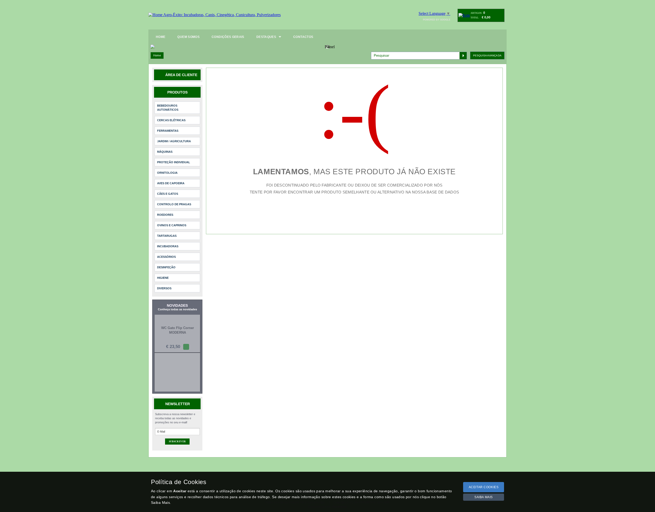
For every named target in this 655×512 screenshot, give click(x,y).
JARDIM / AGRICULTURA (174, 141)
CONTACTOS (303, 37)
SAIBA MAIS (483, 497)
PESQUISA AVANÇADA (487, 55)
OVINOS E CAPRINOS (171, 225)
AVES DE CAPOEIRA (170, 183)
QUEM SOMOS (188, 37)
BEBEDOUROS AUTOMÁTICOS (167, 107)
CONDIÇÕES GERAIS (228, 37)
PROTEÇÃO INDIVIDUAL (173, 162)
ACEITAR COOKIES (484, 487)
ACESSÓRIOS (166, 256)
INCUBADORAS (167, 246)
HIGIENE (163, 277)
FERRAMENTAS (167, 130)
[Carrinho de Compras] (464, 15)
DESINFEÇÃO (166, 267)
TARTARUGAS (167, 235)
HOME (160, 37)
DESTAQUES (266, 37)
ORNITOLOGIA (167, 172)
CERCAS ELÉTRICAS (171, 120)
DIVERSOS (164, 288)
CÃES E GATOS (167, 193)
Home (157, 55)
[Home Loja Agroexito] (214, 15)
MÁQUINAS (164, 151)
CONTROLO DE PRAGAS (174, 204)
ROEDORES (165, 214)
